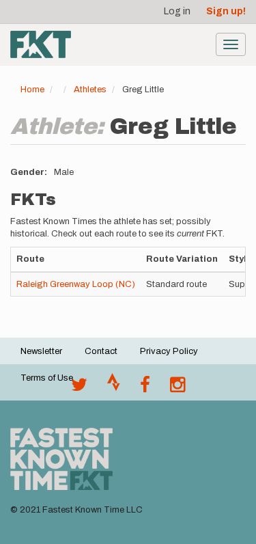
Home (32, 89)
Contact (101, 351)
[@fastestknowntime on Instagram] (177, 388)
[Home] (40, 44)
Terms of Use (46, 378)
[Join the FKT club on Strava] (113, 388)
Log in (177, 11)
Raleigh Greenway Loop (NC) (75, 284)
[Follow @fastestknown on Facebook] (145, 388)
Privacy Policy (169, 351)
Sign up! (226, 11)
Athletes (90, 89)
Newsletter (41, 351)
